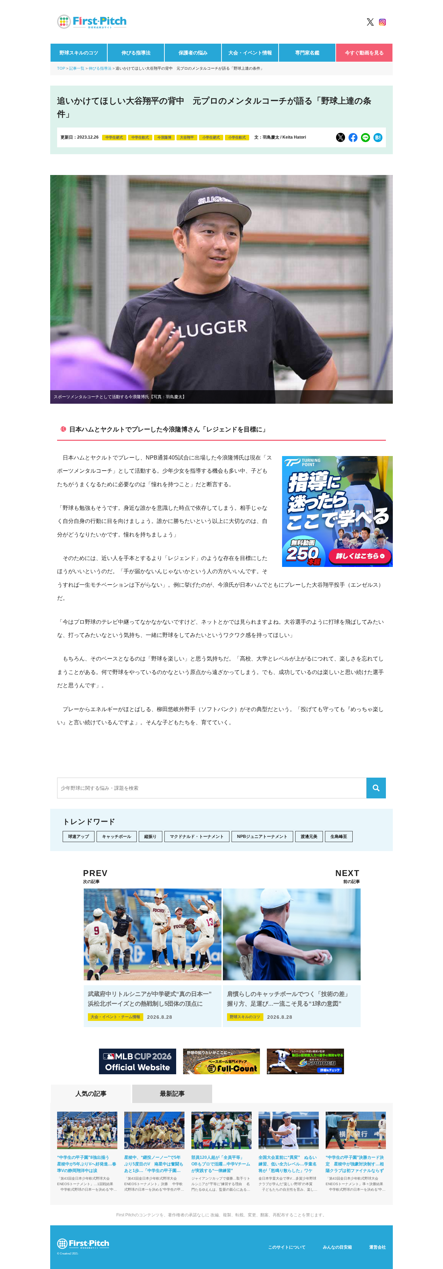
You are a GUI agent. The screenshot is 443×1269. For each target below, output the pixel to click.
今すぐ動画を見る (364, 52)
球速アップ (78, 836)
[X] (340, 137)
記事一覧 (76, 68)
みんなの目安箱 (337, 1247)
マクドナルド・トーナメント (197, 836)
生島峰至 (339, 836)
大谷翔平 (187, 137)
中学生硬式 (114, 137)
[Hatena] (377, 137)
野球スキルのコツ (79, 52)
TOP (61, 68)
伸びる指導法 (136, 52)
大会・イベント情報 (250, 52)
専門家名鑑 (307, 52)
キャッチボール (116, 836)
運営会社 (377, 1247)
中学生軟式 (140, 137)
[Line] (365, 137)
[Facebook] (353, 137)
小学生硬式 (211, 137)
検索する (376, 788)
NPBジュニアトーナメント (262, 836)
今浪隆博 (164, 137)
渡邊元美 (309, 836)
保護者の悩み (193, 52)
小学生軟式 (237, 137)
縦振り (150, 836)
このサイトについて (287, 1247)
